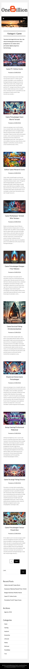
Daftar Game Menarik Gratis (14, 169)
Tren (5, 653)
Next (16, 561)
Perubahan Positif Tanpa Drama (12, 600)
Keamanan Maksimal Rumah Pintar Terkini (15, 589)
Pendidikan (7, 650)
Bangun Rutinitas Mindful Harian (13, 592)
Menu (24, 18)
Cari (4, 570)
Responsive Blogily (11, 666)
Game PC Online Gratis (14, 69)
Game (5, 624)
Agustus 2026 (8, 612)
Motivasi (6, 646)
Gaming (6, 627)
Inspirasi (6, 631)
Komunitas (7, 635)
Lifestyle (6, 639)
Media (6, 642)
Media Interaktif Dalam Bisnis (12, 585)
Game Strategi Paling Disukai (14, 479)
